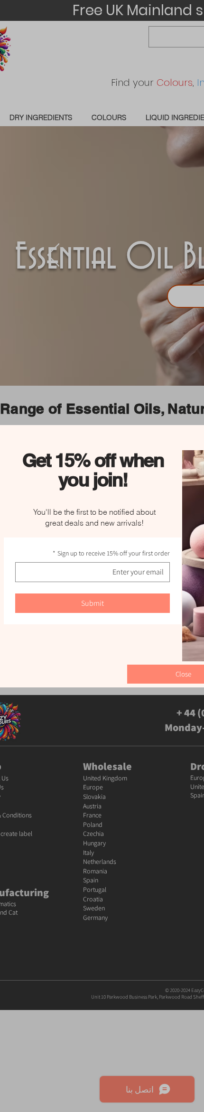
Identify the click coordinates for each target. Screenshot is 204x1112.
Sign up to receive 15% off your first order (111, 553)
